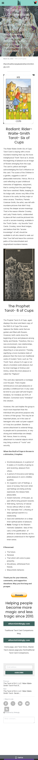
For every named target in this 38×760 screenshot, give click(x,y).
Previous (6, 681)
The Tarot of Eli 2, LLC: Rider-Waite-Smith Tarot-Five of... (17, 684)
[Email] (27, 703)
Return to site (9, 699)
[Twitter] (13, 703)
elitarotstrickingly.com (19, 640)
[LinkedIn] (20, 703)
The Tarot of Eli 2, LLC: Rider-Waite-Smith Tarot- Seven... (17, 692)
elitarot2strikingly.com (19, 624)
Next (4, 689)
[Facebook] (5, 703)
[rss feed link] (6, 709)
